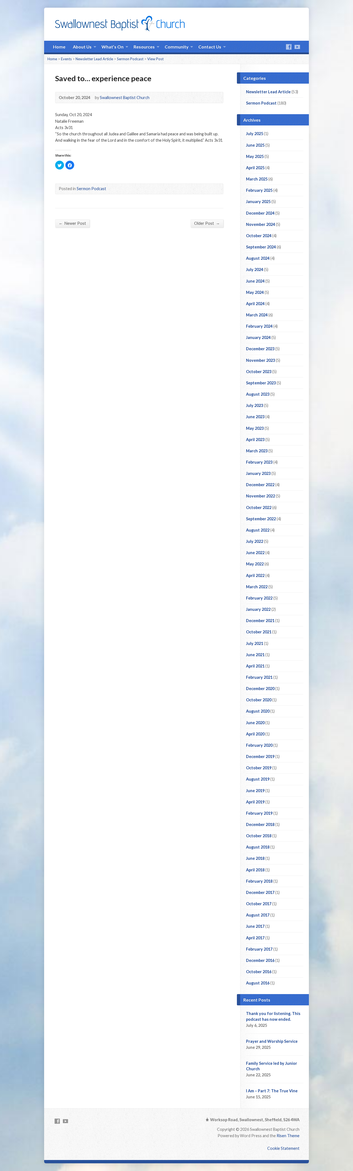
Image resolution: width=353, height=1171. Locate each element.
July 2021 (254, 643)
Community (176, 46)
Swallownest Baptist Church (124, 97)
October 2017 (258, 903)
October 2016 (258, 971)
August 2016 (257, 983)
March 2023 (257, 450)
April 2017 (255, 937)
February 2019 (259, 813)
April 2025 (255, 167)
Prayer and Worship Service (272, 1041)
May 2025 (255, 156)
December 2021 (260, 620)
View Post (155, 59)
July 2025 (254, 133)
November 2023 (260, 360)
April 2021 (255, 666)
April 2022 (255, 575)
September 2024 (261, 247)
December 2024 (260, 213)
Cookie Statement (283, 1148)
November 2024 (260, 224)
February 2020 (259, 745)
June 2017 (255, 926)
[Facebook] (289, 47)
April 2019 (255, 802)
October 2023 (258, 371)
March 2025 (257, 179)
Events (66, 59)
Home (59, 46)
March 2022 (257, 586)
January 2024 (258, 337)
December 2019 (260, 756)
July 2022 (254, 541)
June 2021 (255, 654)
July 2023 (254, 405)
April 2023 (255, 439)
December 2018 (260, 824)
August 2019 (257, 779)
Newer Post (72, 223)
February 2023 (259, 462)
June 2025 (255, 145)
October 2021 (258, 632)
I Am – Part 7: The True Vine (272, 1090)
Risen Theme (288, 1135)
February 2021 (259, 677)
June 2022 (255, 552)
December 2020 (260, 688)
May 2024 (255, 292)
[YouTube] (297, 47)
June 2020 (255, 722)
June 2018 (255, 858)
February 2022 (259, 598)
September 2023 (261, 383)
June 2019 (255, 790)
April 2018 (255, 870)
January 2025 (258, 201)
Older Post (207, 223)
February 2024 (259, 326)
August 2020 (257, 711)
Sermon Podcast (130, 59)
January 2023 (258, 473)
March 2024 (257, 315)
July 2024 (254, 269)
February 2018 (259, 881)
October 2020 (258, 699)
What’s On (112, 46)
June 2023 (255, 416)
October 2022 (258, 507)
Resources (144, 46)
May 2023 (255, 428)
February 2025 (259, 190)
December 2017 (260, 892)
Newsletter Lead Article (94, 59)
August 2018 (257, 847)
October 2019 (258, 767)
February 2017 (259, 949)
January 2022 (258, 609)
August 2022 (257, 530)
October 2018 (258, 835)
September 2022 (261, 518)
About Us (82, 46)
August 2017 (257, 915)
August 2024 (257, 258)
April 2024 (255, 303)
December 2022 (260, 484)
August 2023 (257, 394)
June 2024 (255, 281)
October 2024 (258, 235)
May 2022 (255, 564)
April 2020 (255, 734)
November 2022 (260, 496)
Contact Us (209, 46)
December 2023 (260, 348)
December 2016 (260, 960)
